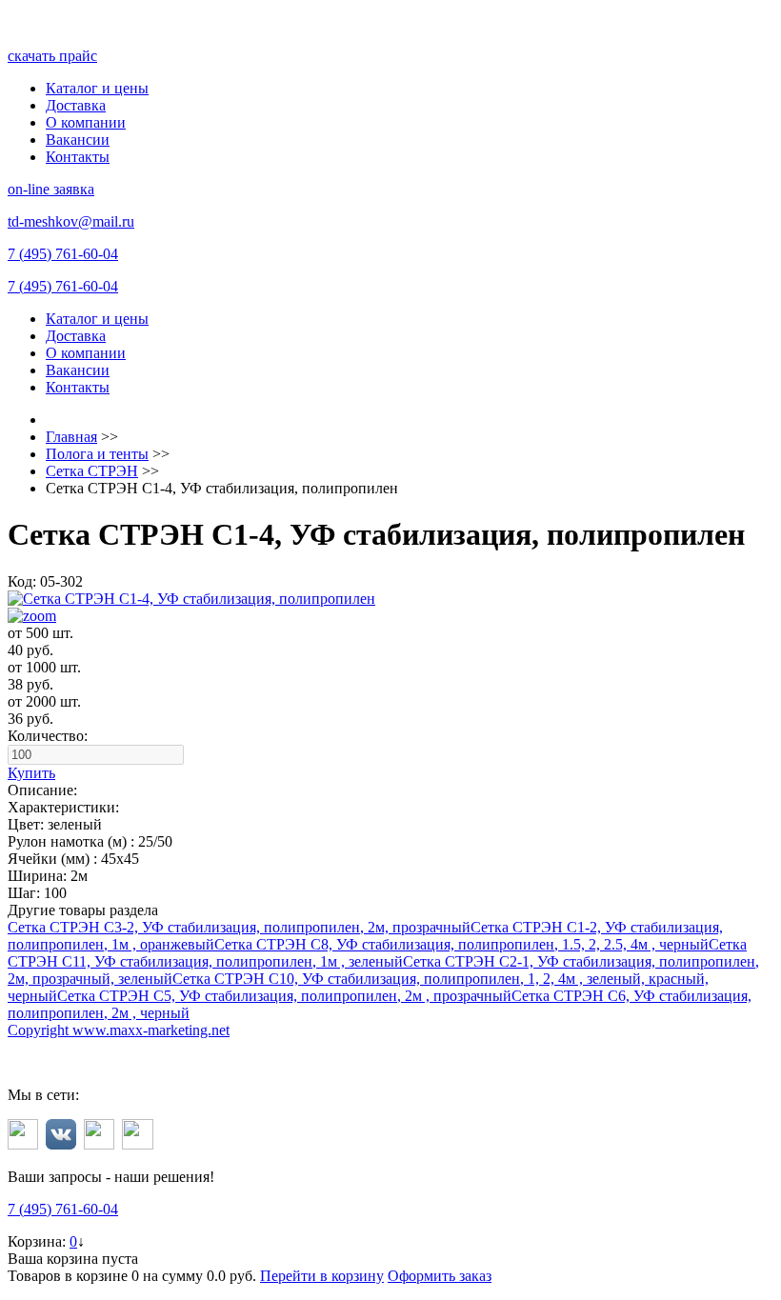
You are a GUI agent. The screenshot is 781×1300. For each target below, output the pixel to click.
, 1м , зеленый (377, 953)
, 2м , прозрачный (284, 996)
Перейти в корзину (322, 1276)
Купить (31, 773)
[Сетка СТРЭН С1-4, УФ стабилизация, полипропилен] (390, 607)
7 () (63, 254)
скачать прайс (52, 56)
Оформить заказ (439, 1276)
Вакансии (78, 139)
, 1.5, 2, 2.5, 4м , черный (461, 944)
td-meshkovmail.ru (71, 221)
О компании (86, 122)
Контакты (78, 157)
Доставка (76, 105)
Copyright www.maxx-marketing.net (119, 1030)
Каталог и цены (97, 88)
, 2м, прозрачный (239, 927)
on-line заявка (51, 189)
